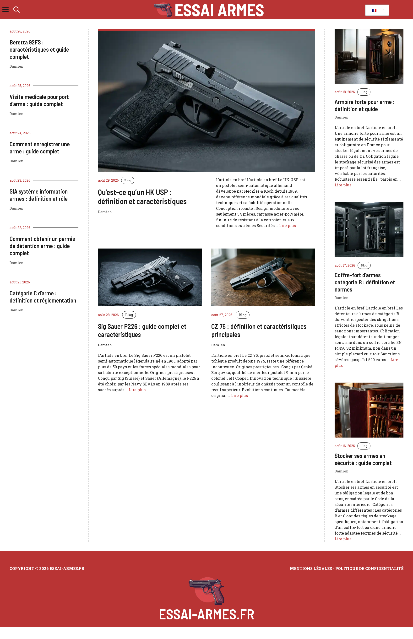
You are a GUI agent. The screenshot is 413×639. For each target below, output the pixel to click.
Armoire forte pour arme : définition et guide (365, 105)
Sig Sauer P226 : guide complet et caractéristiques (142, 330)
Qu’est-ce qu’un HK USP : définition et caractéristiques (142, 196)
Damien (16, 66)
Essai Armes (219, 9)
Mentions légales (311, 568)
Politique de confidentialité (369, 568)
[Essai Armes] (163, 9)
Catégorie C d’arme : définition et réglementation (43, 296)
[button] (16, 9)
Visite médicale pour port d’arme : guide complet (39, 100)
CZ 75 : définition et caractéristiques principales (258, 330)
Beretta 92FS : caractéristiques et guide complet (39, 49)
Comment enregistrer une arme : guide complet (40, 147)
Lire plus (287, 225)
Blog (127, 180)
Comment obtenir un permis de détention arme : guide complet (42, 245)
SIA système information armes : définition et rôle (39, 195)
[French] (376, 10)
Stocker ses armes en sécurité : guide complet (363, 459)
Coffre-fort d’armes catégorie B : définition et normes (365, 282)
